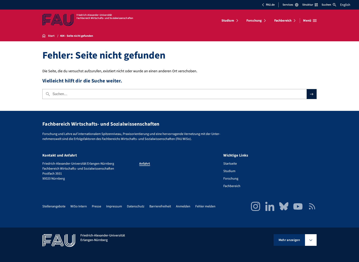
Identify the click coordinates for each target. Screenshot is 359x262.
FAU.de (270, 5)
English (345, 4)
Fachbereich (283, 20)
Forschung (254, 20)
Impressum (114, 206)
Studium (227, 20)
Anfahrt (144, 163)
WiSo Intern (78, 206)
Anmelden (183, 206)
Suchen (326, 5)
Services (288, 5)
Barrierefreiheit (160, 206)
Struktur (307, 5)
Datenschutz (135, 206)
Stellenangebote (53, 206)
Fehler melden (205, 206)
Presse (96, 206)
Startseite (230, 163)
